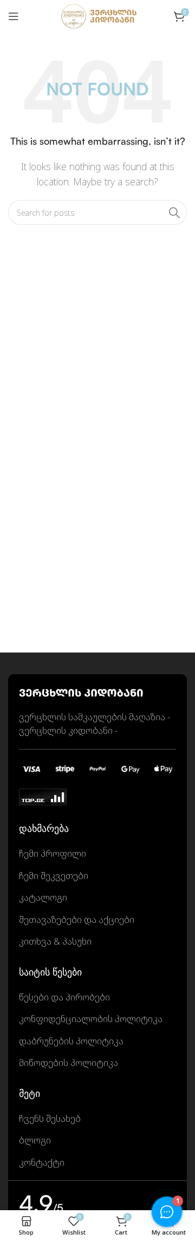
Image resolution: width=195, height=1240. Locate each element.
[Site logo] (97, 15)
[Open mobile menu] (13, 16)
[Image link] (81, 692)
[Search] (174, 212)
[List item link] (97, 854)
